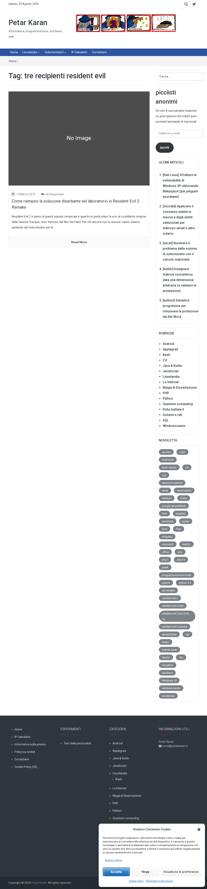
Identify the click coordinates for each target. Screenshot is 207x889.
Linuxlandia (29, 52)
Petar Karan (27, 22)
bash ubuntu (169, 467)
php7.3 (181, 559)
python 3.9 (185, 582)
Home (14, 52)
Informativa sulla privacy (159, 881)
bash (182, 452)
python (166, 582)
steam (165, 642)
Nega (145, 872)
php (180, 552)
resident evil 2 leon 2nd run (175, 616)
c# (186, 467)
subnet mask (169, 649)
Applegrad (170, 349)
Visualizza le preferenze (181, 872)
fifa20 (183, 498)
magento (167, 536)
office (165, 552)
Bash (166, 355)
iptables (180, 513)
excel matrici (184, 490)
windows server (171, 688)
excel (165, 490)
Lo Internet (171, 382)
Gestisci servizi (113, 860)
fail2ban (166, 498)
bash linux (168, 459)
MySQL (186, 544)
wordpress (168, 695)
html (164, 513)
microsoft (167, 544)
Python (168, 398)
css (164, 475)
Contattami (99, 52)
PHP (166, 393)
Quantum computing (178, 404)
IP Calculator (80, 52)
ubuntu (166, 657)
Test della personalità (77, 743)
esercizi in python (172, 482)
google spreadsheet (174, 505)
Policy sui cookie (25, 751)
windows (167, 672)
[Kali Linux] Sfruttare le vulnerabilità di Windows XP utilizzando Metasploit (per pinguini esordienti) (180, 186)
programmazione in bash (176, 575)
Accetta (116, 872)
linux (164, 528)
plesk (165, 567)
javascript (167, 521)
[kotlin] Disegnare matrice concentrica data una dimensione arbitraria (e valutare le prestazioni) (179, 280)
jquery (185, 521)
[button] (199, 829)
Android (168, 344)
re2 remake (168, 590)
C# (165, 360)
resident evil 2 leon (173, 605)
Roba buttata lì (54, 52)
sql (187, 634)
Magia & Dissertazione (180, 387)
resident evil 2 (170, 598)
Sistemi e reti (172, 415)
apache (166, 452)
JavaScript (170, 371)
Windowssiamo (174, 426)
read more (79, 242)
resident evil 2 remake (174, 626)
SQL (166, 420)
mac (178, 528)
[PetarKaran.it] (125, 23)
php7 (165, 559)
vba (181, 657)
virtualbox (167, 665)
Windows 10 (169, 680)
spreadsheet (169, 634)
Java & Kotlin (172, 366)
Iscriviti (164, 147)
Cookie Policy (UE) (26, 766)
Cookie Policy (136, 881)
